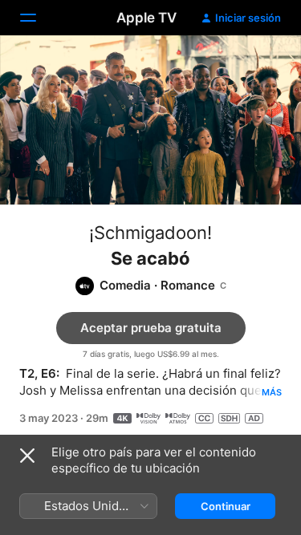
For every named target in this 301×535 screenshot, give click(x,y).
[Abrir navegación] (37, 17)
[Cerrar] (27, 455)
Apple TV (146, 18)
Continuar (225, 506)
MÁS (272, 392)
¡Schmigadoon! (150, 232)
